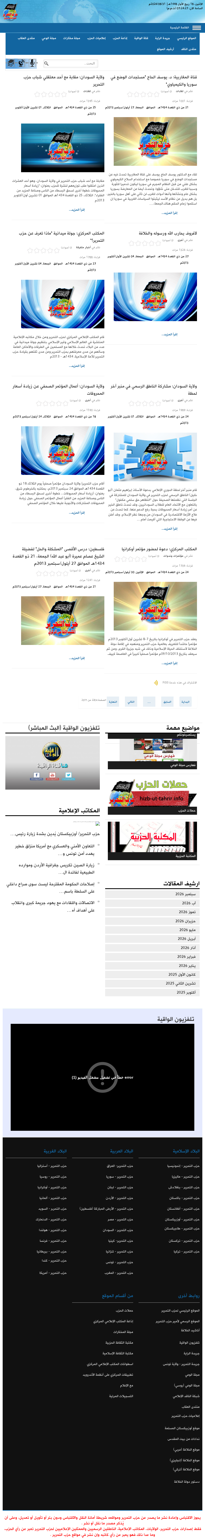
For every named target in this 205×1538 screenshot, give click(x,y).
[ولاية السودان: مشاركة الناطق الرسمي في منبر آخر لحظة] (150, 457)
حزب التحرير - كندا (54, 1261)
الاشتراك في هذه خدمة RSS (180, 682)
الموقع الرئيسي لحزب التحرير (180, 1311)
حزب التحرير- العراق (120, 1166)
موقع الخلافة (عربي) (186, 1450)
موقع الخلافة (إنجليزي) (185, 1460)
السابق (167, 701)
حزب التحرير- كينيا (120, 1241)
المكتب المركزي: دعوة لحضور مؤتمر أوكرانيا (159, 549)
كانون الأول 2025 (182, 974)
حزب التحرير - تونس (119, 1262)
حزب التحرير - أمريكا (53, 1273)
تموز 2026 (187, 912)
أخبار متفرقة (83, 247)
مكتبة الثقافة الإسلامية (117, 1353)
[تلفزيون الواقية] (21, 67)
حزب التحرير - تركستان (184, 1241)
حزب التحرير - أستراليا (52, 1166)
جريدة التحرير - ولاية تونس (181, 1364)
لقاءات (179, 91)
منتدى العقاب (26, 38)
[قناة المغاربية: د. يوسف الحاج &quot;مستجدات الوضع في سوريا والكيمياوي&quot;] (150, 141)
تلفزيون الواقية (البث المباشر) (64, 728)
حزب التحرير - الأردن (119, 1198)
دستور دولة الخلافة (187, 1482)
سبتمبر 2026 (185, 894)
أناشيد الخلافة (190, 1330)
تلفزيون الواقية (175, 1019)
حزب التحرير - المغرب (119, 1273)
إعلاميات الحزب (96, 38)
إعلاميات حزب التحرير (186, 1416)
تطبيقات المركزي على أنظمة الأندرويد (108, 1375)
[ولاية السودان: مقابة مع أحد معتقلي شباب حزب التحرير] (58, 148)
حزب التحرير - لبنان (120, 1187)
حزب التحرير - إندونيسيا (183, 1166)
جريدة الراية (162, 38)
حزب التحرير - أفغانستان (183, 1209)
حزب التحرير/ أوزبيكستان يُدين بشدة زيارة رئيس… (55, 833)
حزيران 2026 (185, 921)
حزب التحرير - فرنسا (53, 1241)
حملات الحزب (124, 1311)
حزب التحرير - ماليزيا (186, 1177)
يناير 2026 (187, 966)
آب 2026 (189, 903)
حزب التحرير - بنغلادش (184, 1187)
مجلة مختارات (71, 38)
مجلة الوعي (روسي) (187, 1385)
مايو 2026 (187, 930)
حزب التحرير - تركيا (187, 1251)
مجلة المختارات (123, 1332)
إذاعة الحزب (120, 38)
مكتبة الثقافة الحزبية (119, 1343)
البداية (186, 701)
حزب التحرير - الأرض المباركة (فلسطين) (106, 1209)
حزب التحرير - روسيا (53, 1177)
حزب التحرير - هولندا (53, 1230)
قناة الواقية (141, 38)
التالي (131, 701)
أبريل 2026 (187, 939)
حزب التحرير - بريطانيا (52, 1251)
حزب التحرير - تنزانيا (119, 1251)
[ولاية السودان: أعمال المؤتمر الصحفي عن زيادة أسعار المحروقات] (58, 450)
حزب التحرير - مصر (120, 1219)
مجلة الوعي (49, 38)
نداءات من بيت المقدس (184, 1439)
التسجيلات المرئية (121, 1396)
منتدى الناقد (188, 49)
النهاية (113, 701)
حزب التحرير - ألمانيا (53, 1198)
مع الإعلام (126, 1385)
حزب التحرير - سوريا (119, 1177)
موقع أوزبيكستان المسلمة (182, 1428)
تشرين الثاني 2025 (181, 983)
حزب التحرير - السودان (118, 1230)
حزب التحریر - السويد (52, 1209)
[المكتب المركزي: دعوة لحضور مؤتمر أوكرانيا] (150, 606)
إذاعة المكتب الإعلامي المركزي (113, 1321)
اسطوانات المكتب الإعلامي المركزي (110, 1364)
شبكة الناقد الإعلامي (186, 1396)
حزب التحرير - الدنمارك (51, 1219)
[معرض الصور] (10, 67)
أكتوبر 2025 (186, 992)
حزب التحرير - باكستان (184, 1198)
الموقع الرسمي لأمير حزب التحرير (178, 1321)
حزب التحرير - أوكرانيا (52, 1187)
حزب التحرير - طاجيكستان (182, 1228)
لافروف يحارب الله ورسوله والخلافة (168, 233)
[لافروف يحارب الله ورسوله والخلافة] (150, 296)
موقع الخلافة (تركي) (186, 1469)
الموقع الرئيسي (186, 38)
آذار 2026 (188, 948)
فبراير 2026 (186, 957)
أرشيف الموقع (165, 49)
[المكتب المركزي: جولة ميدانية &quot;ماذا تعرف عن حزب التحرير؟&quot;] (58, 304)
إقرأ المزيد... (169, 213)
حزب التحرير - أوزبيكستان (182, 1219)
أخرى (180, 240)
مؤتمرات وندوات (173, 555)
